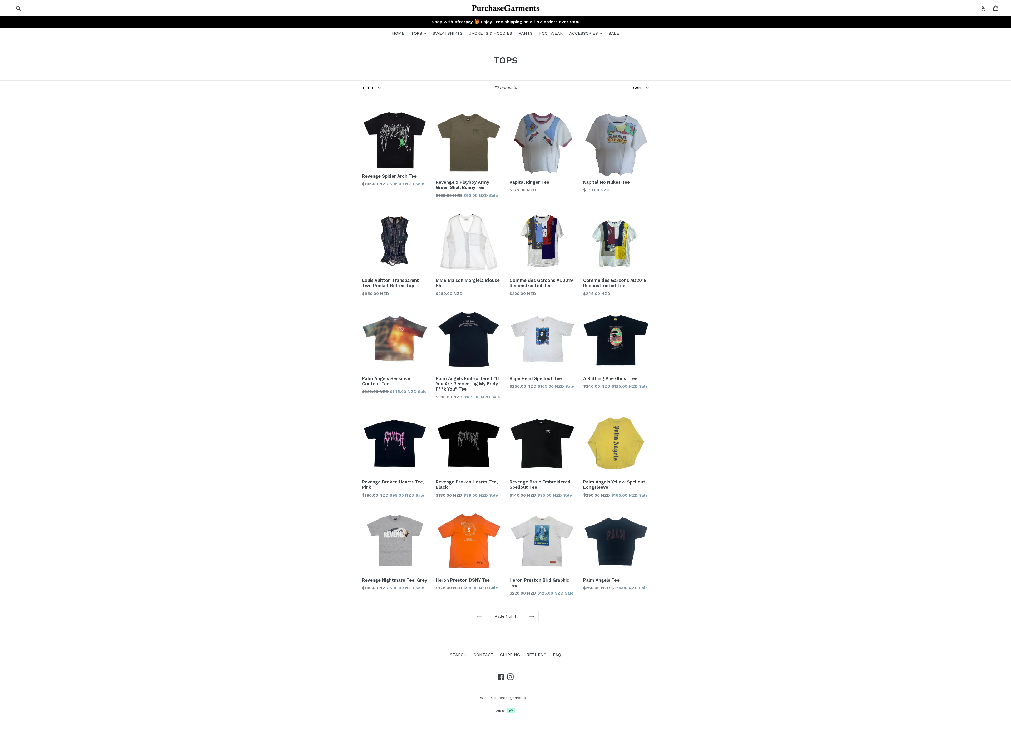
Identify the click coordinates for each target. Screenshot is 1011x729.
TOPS (417, 33)
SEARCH (458, 654)
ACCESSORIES (584, 33)
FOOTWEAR (551, 33)
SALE (613, 33)
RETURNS (536, 654)
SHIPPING (510, 654)
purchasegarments (510, 698)
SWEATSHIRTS (448, 33)
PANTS (526, 33)
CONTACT (483, 654)
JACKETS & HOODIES (490, 33)
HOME (398, 33)
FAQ (557, 654)
